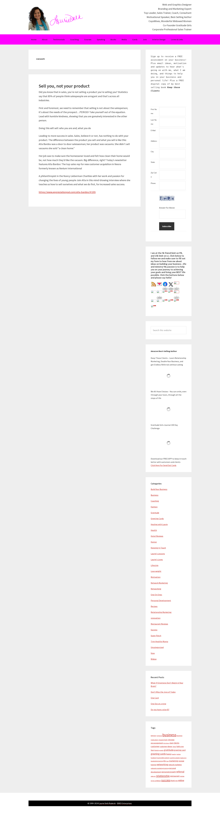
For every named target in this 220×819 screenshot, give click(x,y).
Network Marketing (159, 583)
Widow (153, 659)
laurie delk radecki (163, 758)
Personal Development (161, 600)
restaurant (175, 776)
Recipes (154, 606)
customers (163, 746)
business (169, 734)
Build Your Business (159, 489)
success (165, 780)
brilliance (159, 736)
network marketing (175, 765)
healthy (174, 754)
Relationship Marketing (161, 612)
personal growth (168, 772)
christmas (166, 743)
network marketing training (160, 768)
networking (162, 764)
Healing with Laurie (159, 524)
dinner (169, 746)
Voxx (153, 653)
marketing (173, 761)
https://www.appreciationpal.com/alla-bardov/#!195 (67, 192)
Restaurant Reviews (159, 624)
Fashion (154, 507)
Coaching (155, 501)
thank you (174, 781)
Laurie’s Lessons (174, 758)
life (164, 761)
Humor (154, 542)
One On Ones (156, 594)
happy (168, 754)
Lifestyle (154, 565)
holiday (179, 754)
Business (154, 495)
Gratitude (155, 512)
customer (155, 746)
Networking (156, 588)
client (171, 743)
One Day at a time (158, 703)
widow (181, 780)
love (167, 761)
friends (156, 750)
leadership (183, 758)
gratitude (169, 749)
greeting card (179, 750)
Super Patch (156, 635)
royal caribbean (156, 781)
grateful (161, 750)
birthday (153, 736)
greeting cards (158, 753)
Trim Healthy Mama (159, 641)
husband (154, 758)
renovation (155, 618)
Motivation (155, 577)
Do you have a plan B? (160, 709)
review (182, 776)
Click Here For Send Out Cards (163, 465)
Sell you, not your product (64, 86)
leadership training (157, 761)
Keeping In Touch (158, 548)
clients (176, 743)
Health (154, 530)
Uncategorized (157, 647)
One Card (155, 698)
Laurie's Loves (157, 559)
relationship (163, 776)
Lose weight (156, 571)
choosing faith (163, 740)
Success (154, 629)
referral (180, 771)
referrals (153, 776)
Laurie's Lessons (158, 553)
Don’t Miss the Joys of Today (163, 692)
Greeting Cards (157, 518)
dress (174, 746)
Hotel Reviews (157, 536)
